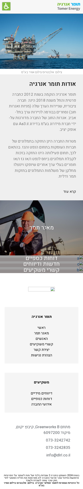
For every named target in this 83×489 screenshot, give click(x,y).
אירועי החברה (41, 404)
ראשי (41, 327)
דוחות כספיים (41, 399)
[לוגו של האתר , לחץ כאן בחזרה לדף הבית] (69, 7)
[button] (6, 6)
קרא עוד (69, 191)
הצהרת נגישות (41, 355)
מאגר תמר (41, 333)
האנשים (42, 338)
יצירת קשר (41, 349)
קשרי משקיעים (41, 344)
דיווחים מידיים (41, 393)
